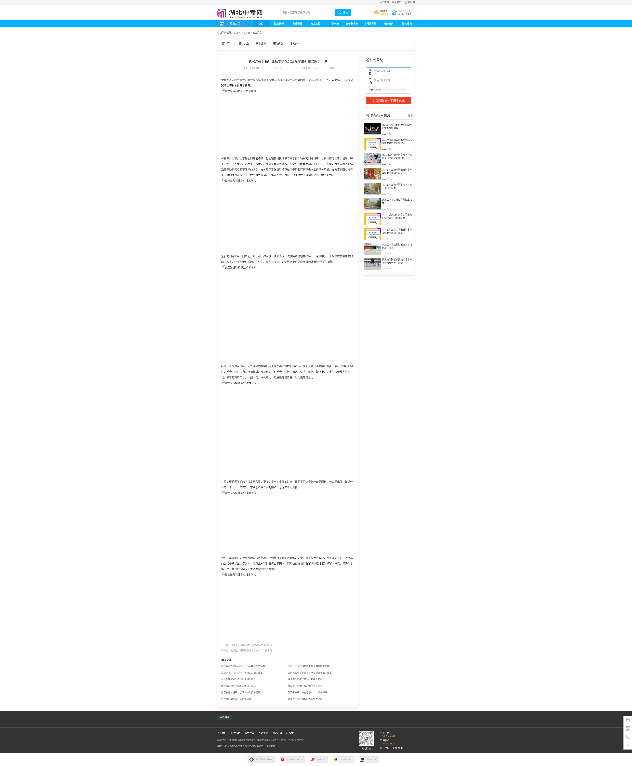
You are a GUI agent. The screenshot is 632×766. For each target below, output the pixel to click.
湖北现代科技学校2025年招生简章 (305, 699)
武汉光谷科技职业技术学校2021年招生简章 (310, 673)
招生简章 (257, 32)
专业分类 (235, 23)
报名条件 (295, 43)
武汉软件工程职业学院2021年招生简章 (240, 692)
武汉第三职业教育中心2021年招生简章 (307, 692)
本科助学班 (370, 23)
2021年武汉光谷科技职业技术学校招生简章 (243, 666)
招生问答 (226, 43)
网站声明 (277, 733)
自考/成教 (406, 23)
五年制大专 (352, 23)
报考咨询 (235, 733)
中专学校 (334, 23)
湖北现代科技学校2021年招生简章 (305, 679)
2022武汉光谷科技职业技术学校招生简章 (308, 666)
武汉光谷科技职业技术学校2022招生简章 (242, 673)
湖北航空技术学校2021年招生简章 (238, 679)
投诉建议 (249, 733)
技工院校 (315, 23)
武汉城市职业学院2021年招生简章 (238, 686)
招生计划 (260, 43)
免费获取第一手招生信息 (388, 101)
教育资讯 (388, 23)
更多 (410, 115)
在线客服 (384, 14)
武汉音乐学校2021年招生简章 (236, 699)
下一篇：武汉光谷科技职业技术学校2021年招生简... (247, 650)
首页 (260, 23)
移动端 (411, 2)
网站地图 (271, 746)
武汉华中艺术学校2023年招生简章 (305, 686)
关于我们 (384, 2)
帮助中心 (263, 733)
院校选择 (279, 23)
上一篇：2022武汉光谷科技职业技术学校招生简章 (246, 645)
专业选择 (297, 23)
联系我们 (396, 2)
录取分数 (278, 43)
